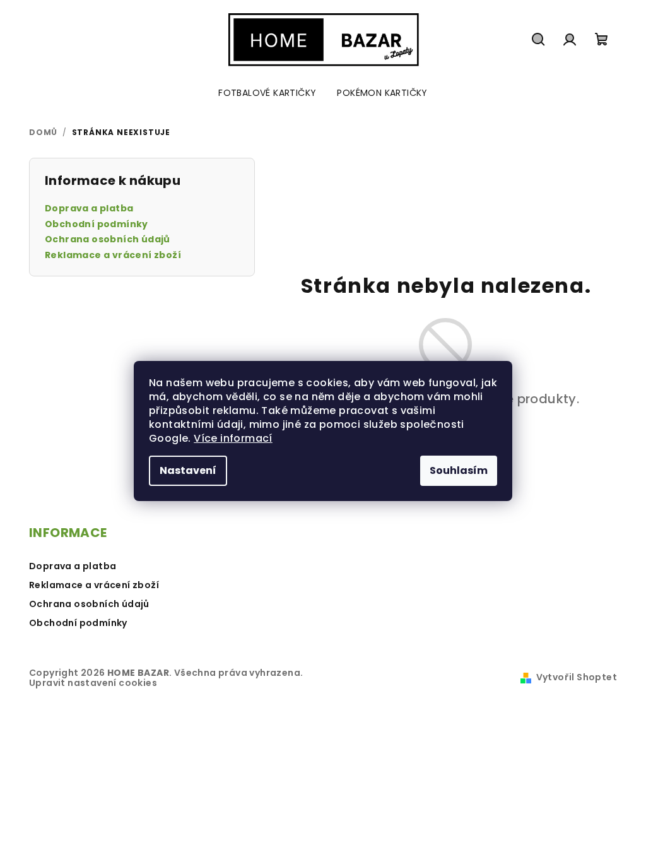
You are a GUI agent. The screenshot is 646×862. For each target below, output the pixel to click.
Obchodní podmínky (96, 224)
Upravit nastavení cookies (93, 682)
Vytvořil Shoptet (576, 677)
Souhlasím (459, 470)
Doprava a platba (89, 208)
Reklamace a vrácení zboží (113, 255)
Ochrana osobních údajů (107, 239)
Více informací (233, 438)
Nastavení (188, 470)
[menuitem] (267, 92)
